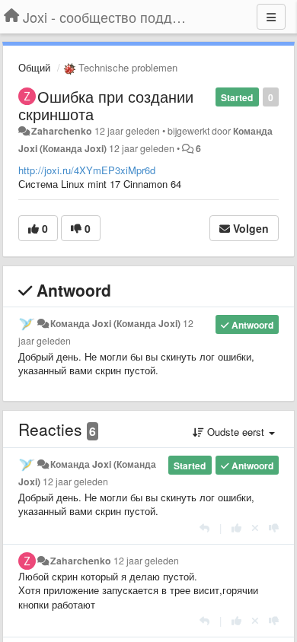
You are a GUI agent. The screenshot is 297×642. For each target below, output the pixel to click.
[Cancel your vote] (255, 527)
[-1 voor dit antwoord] (274, 527)
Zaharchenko (61, 131)
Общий (34, 67)
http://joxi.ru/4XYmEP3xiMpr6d (86, 170)
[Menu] (271, 17)
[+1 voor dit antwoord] (236, 527)
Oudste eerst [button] (235, 431)
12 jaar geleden (75, 481)
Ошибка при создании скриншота (105, 105)
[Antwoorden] (204, 527)
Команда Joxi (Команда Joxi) (115, 323)
